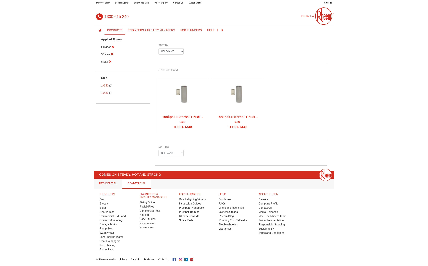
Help (210, 30)
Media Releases (268, 212)
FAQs (222, 203)
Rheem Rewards (189, 216)
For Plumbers (191, 30)
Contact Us (178, 3)
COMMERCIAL (137, 183)
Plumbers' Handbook (191, 207)
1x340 (105, 85)
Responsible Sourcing (271, 224)
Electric (104, 203)
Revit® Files (146, 206)
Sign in (328, 3)
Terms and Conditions (271, 232)
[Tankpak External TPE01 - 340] (182, 97)
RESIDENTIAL (108, 183)
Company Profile (268, 203)
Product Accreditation (271, 220)
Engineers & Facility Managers (151, 30)
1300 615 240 (116, 16)
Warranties (225, 228)
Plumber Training (189, 212)
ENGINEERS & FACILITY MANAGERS (153, 196)
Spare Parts (107, 249)
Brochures (225, 199)
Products (115, 30)
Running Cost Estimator (233, 220)
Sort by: (163, 45)
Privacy (123, 259)
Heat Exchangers (110, 241)
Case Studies (147, 219)
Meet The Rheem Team (272, 216)
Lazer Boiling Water (111, 236)
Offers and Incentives (231, 207)
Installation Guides (190, 203)
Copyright (135, 259)
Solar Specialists (141, 3)
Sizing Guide (147, 202)
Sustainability (195, 3)
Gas (102, 199)
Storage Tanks (108, 224)
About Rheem (268, 194)
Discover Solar (103, 3)
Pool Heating (107, 245)
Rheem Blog (226, 216)
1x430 (105, 93)
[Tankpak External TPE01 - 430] (237, 97)
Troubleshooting (228, 224)
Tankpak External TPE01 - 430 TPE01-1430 (237, 122)
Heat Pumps (107, 212)
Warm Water (107, 232)
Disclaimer (149, 259)
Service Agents (122, 3)
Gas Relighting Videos (192, 199)
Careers (263, 199)
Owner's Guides (228, 212)
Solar (103, 207)
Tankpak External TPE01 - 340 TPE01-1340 (182, 122)
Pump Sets (106, 228)
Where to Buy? (161, 3)
